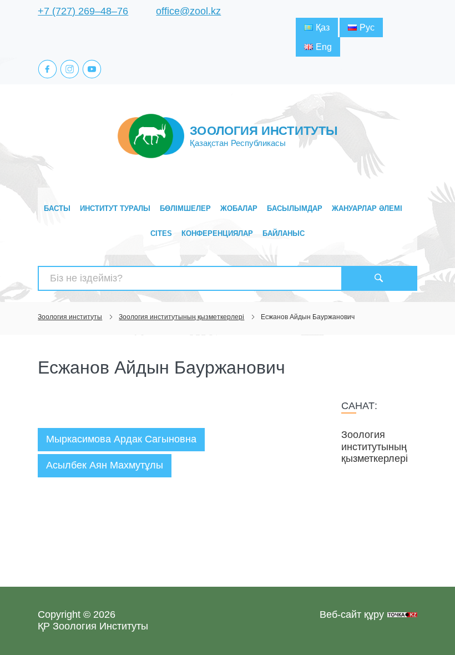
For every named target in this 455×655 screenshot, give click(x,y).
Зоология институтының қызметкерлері (374, 446)
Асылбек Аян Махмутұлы (104, 465)
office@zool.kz (188, 11)
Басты (57, 208)
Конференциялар (217, 233)
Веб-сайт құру (352, 614)
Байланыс (283, 233)
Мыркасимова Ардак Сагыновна (121, 439)
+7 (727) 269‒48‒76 (83, 11)
